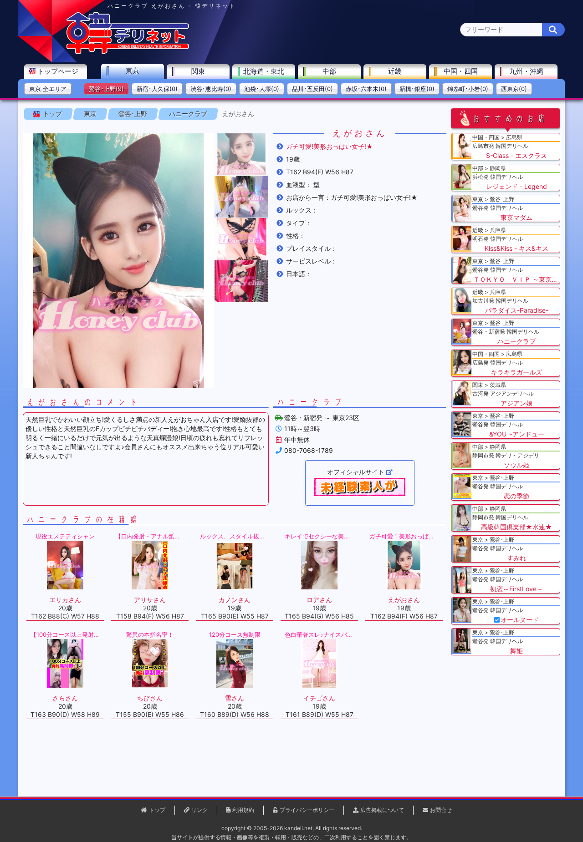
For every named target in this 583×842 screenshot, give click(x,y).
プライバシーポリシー (307, 809)
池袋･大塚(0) (261, 88)
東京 (132, 70)
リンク (199, 809)
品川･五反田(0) (312, 88)
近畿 (395, 71)
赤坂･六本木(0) (366, 88)
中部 (329, 71)
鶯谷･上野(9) (106, 88)
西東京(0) (514, 88)
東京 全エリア (47, 88)
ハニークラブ (188, 113)
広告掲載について (382, 809)
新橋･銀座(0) (417, 88)
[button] (241, 154)
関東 (198, 71)
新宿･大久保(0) (157, 88)
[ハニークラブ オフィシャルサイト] (360, 487)
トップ (52, 113)
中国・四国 (461, 71)
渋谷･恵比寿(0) (210, 88)
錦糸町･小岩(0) (467, 88)
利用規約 (243, 809)
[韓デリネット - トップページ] (127, 52)
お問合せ (441, 809)
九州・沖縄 (526, 71)
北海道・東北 (263, 71)
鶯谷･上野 (132, 113)
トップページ (57, 71)
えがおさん (238, 113)
